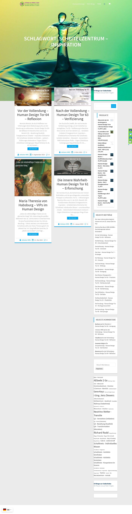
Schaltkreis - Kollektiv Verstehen (102, 458)
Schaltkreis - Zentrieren (99, 468)
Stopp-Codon (96, 473)
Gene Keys (99, 391)
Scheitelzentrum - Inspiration (100, 470)
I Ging (96, 395)
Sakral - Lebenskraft (107, 441)
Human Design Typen (110, 392)
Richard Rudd (101, 432)
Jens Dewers (107, 395)
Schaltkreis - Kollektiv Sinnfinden (102, 453)
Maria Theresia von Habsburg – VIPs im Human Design (33, 205)
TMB (99, 4)
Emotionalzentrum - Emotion (103, 386)
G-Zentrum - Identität (101, 389)
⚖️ (105, 4)
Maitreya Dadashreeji (102, 403)
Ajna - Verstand (98, 377)
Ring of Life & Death (109, 436)
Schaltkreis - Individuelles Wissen (105, 445)
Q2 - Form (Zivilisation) (100, 421)
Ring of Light (96, 438)
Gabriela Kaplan (112, 388)
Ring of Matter (103, 438)
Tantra (102, 473)
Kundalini (114, 401)
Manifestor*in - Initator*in (99, 406)
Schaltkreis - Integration (99, 449)
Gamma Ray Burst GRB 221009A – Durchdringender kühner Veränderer (105, 229)
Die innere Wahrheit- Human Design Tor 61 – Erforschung (73, 184)
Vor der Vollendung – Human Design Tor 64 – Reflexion (33, 114)
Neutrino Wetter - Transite (102, 413)
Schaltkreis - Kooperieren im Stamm (104, 464)
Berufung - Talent (111, 381)
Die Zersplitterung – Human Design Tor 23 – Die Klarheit (105, 345)
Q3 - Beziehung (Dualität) (103, 424)
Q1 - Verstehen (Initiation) (104, 418)
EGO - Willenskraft (98, 383)
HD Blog (91, 4)
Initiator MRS (24, 155)
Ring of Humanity (98, 436)
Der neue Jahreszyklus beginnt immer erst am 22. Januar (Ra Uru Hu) (105, 221)
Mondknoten (111, 408)
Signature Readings (112, 470)
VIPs (110, 473)
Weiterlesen (33, 148)
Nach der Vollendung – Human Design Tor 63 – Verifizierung (72, 114)
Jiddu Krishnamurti (99, 398)
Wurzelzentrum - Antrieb (102, 475)
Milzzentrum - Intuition (101, 409)
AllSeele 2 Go (100, 380)
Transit (107, 473)
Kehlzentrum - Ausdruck (102, 401)
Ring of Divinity (112, 433)
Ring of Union (97, 441)
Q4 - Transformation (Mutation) (102, 427)
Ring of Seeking (111, 438)
